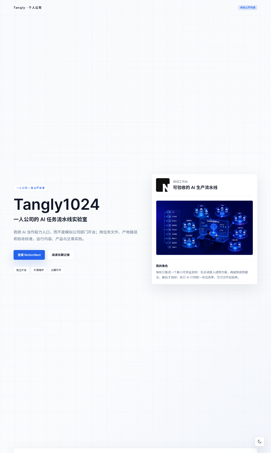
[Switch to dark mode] (259, 441)
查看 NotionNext (29, 255)
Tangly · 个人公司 (28, 7)
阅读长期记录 (61, 255)
